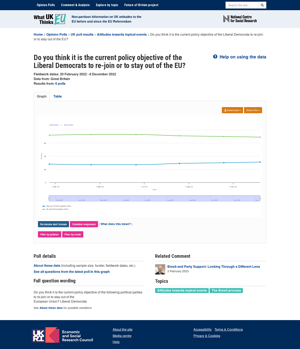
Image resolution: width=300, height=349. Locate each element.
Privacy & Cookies (206, 335)
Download (233, 110)
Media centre (122, 335)
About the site (122, 329)
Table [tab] (57, 96)
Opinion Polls (46, 5)
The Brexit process (226, 290)
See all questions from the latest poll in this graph (72, 271)
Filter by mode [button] (72, 234)
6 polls (60, 83)
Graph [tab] (42, 96)
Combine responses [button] (84, 224)
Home (38, 34)
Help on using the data (242, 57)
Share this (252, 110)
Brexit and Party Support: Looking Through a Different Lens (213, 266)
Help (116, 341)
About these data (47, 265)
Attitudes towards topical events (122, 34)
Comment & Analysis (75, 5)
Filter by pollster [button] (49, 234)
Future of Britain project (141, 5)
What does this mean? (115, 224)
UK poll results (82, 34)
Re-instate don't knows (53, 224)
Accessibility (202, 329)
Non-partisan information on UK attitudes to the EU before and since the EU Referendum (106, 19)
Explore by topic (107, 5)
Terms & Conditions (228, 329)
